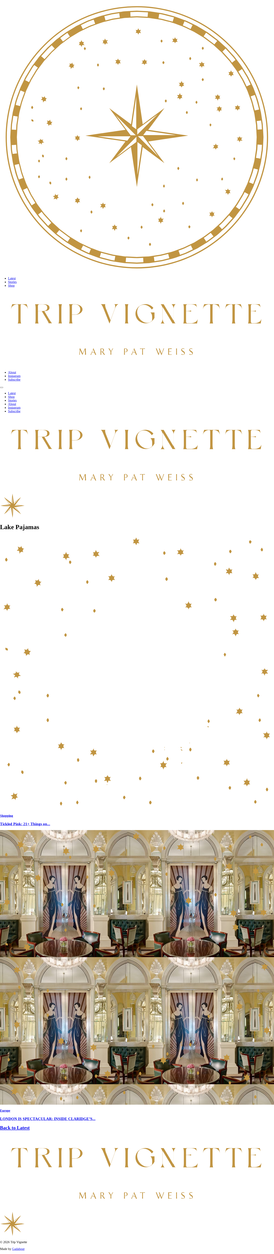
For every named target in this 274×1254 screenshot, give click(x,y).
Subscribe (14, 379)
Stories (12, 282)
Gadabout (18, 1249)
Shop (11, 285)
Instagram (14, 376)
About (12, 372)
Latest (12, 278)
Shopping (6, 815)
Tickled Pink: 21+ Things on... (25, 824)
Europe (5, 1110)
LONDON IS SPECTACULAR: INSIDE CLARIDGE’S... (47, 1119)
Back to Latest (15, 1127)
